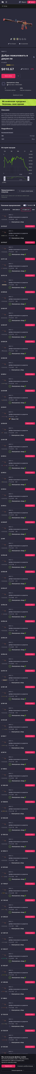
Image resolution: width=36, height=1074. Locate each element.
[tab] (6, 209)
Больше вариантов (17, 1070)
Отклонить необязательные (25, 1066)
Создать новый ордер (27, 191)
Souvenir (30, 205)
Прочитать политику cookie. (9, 1062)
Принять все (8, 1066)
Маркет (24, 2)
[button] (11, 39)
